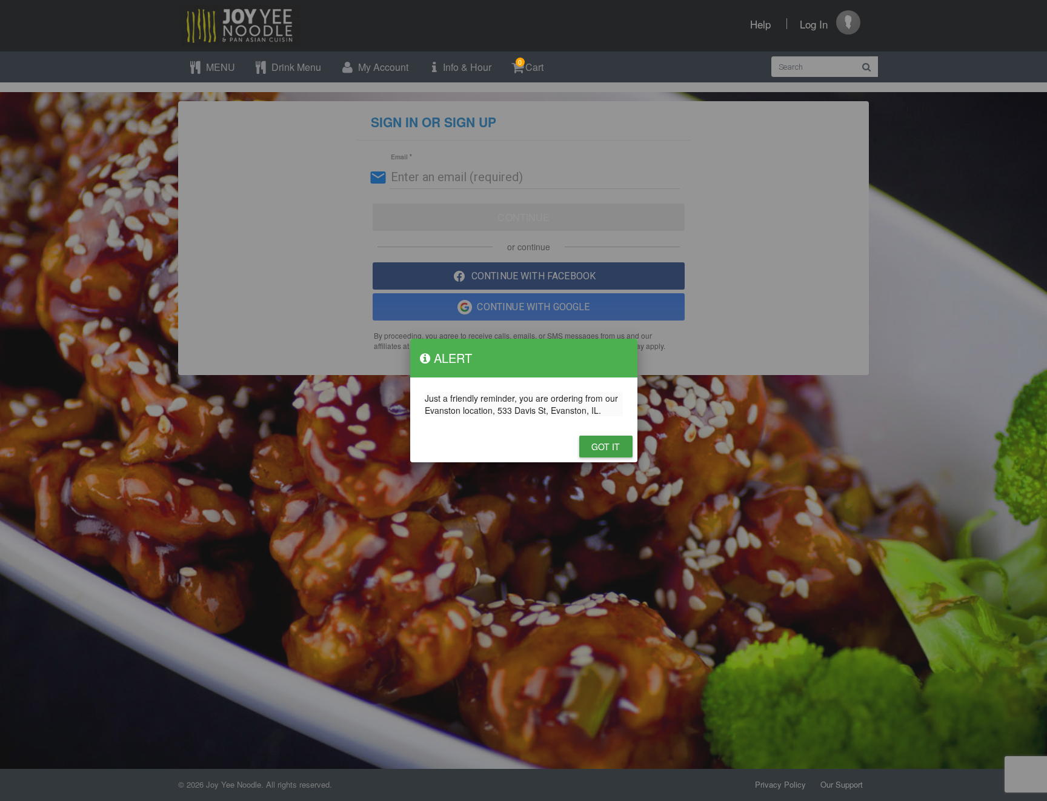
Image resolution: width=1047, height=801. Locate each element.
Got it (605, 446)
